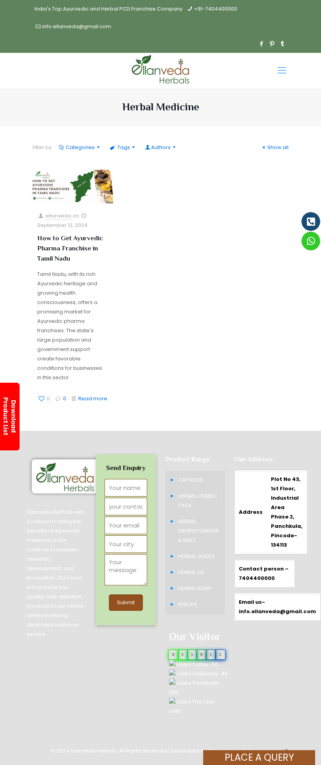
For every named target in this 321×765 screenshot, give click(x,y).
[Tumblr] (282, 44)
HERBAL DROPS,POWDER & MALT (198, 531)
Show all (278, 147)
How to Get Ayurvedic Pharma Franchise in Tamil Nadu (70, 248)
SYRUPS (187, 604)
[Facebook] (261, 44)
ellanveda (58, 216)
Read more (92, 398)
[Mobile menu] (282, 70)
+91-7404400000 (215, 9)
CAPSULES (190, 480)
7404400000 (257, 578)
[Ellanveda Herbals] (160, 70)
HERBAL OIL (191, 572)
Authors (161, 147)
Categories (80, 147)
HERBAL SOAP (194, 588)
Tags (123, 147)
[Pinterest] (272, 44)
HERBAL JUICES (196, 556)
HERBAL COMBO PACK (197, 500)
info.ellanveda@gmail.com (76, 26)
